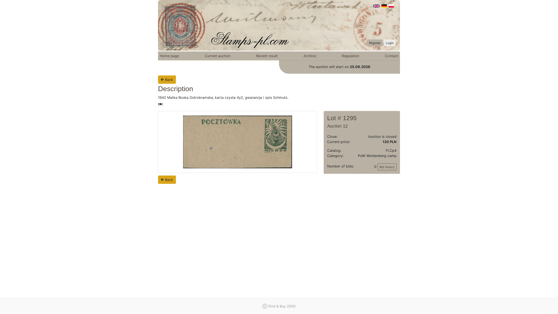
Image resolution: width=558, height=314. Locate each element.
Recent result (267, 56)
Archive (310, 56)
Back (168, 79)
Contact (391, 56)
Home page (169, 56)
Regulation (350, 56)
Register (375, 43)
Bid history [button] (387, 167)
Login (390, 43)
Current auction (217, 56)
